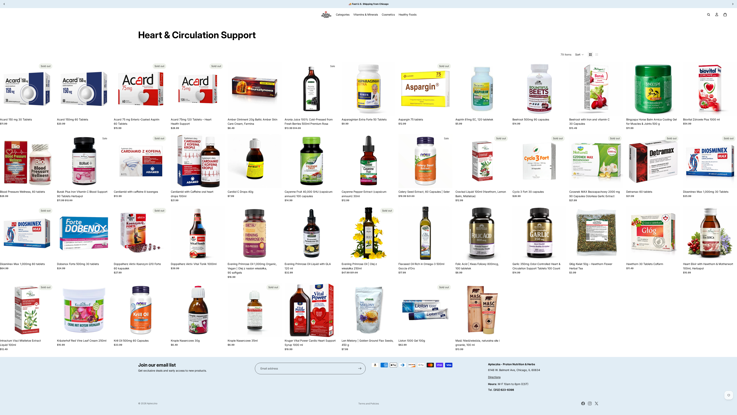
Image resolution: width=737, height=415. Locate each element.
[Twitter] (596, 403)
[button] (579, 54)
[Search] (708, 14)
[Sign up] (360, 368)
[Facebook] (583, 403)
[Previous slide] (63, 89)
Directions (494, 377)
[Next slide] (105, 89)
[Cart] (725, 14)
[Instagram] (589, 403)
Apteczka (152, 403)
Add (506, 109)
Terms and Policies (368, 403)
